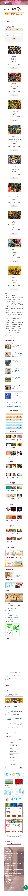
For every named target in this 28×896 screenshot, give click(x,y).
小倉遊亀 (13, 498)
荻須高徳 (18, 468)
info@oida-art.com (13, 617)
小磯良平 (13, 477)
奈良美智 (13, 439)
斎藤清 (18, 520)
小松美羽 (13, 447)
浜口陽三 (13, 511)
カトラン (7, 541)
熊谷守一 (13, 468)
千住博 (18, 498)
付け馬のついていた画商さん (12, 706)
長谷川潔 (18, 511)
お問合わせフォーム (10, 619)
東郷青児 (7, 468)
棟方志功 (7, 511)
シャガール (13, 533)
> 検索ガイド (20, 739)
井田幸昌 (18, 447)
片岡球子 (13, 490)
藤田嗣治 (7, 477)
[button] (9, 3)
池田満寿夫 (8, 520)
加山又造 (18, 490)
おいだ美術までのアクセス (11, 865)
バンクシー (19, 455)
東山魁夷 (7, 490)
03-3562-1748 (9, 859)
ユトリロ (18, 541)
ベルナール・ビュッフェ (19, 535)
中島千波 (7, 498)
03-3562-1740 (13, 615)
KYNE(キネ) (8, 447)
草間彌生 (7, 439)
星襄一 (12, 520)
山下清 (18, 477)
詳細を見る (14, 67)
